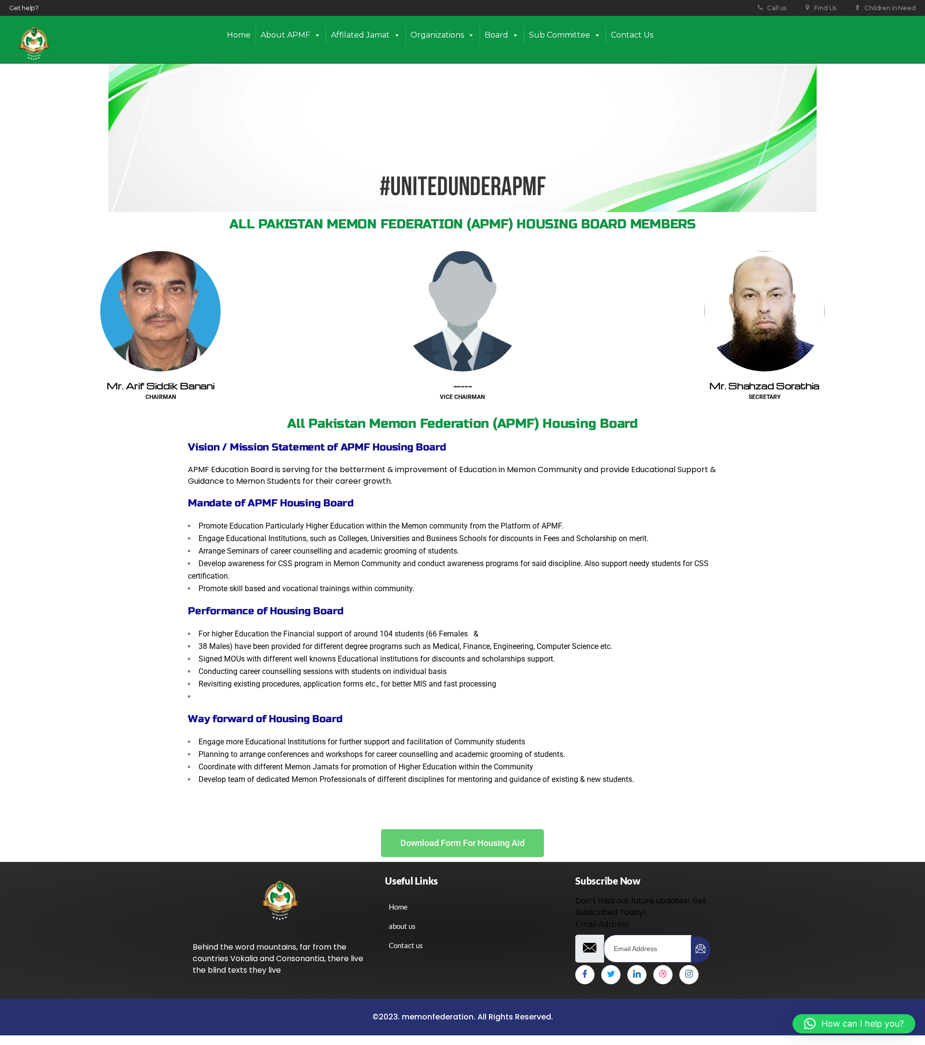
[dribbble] (663, 974)
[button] (854, 1023)
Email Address (602, 924)
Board (496, 35)
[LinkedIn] (637, 974)
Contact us (632, 35)
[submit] (700, 950)
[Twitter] (611, 974)
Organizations (437, 35)
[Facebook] (585, 974)
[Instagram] (689, 974)
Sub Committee (559, 35)
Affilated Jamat (360, 35)
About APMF (285, 35)
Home (239, 35)
